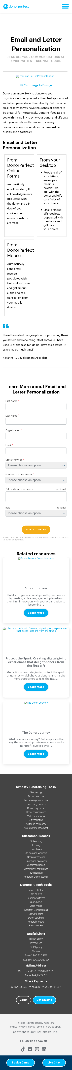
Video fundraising (36, 816)
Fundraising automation (36, 800)
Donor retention (36, 796)
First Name (11, 401)
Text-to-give (36, 894)
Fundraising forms (36, 898)
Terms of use (36, 943)
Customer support (36, 865)
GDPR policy (36, 947)
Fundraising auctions (36, 804)
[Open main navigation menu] (65, 6)
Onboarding (36, 841)
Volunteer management (36, 828)
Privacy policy (36, 939)
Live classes (36, 849)
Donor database (36, 918)
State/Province (14, 460)
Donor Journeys (36, 588)
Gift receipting (36, 820)
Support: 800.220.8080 (36, 960)
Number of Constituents (19, 475)
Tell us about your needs (19, 489)
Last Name (11, 416)
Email (8, 445)
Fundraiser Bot (36, 926)
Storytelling (36, 792)
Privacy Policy (25, 1027)
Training (36, 845)
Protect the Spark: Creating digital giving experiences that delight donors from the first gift (36, 662)
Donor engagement (36, 812)
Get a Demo (44, 1000)
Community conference (36, 869)
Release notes (36, 873)
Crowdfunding (35, 914)
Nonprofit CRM (36, 890)
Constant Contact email (36, 910)
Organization (13, 430)
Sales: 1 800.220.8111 (36, 955)
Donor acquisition (36, 808)
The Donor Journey (36, 732)
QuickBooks (36, 902)
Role (8, 508)
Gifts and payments (36, 824)
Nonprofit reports (36, 922)
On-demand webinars (36, 853)
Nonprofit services (36, 857)
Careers (36, 951)
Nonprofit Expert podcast (36, 877)
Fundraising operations (36, 861)
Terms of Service (44, 1027)
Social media (35, 906)
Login (23, 1000)
